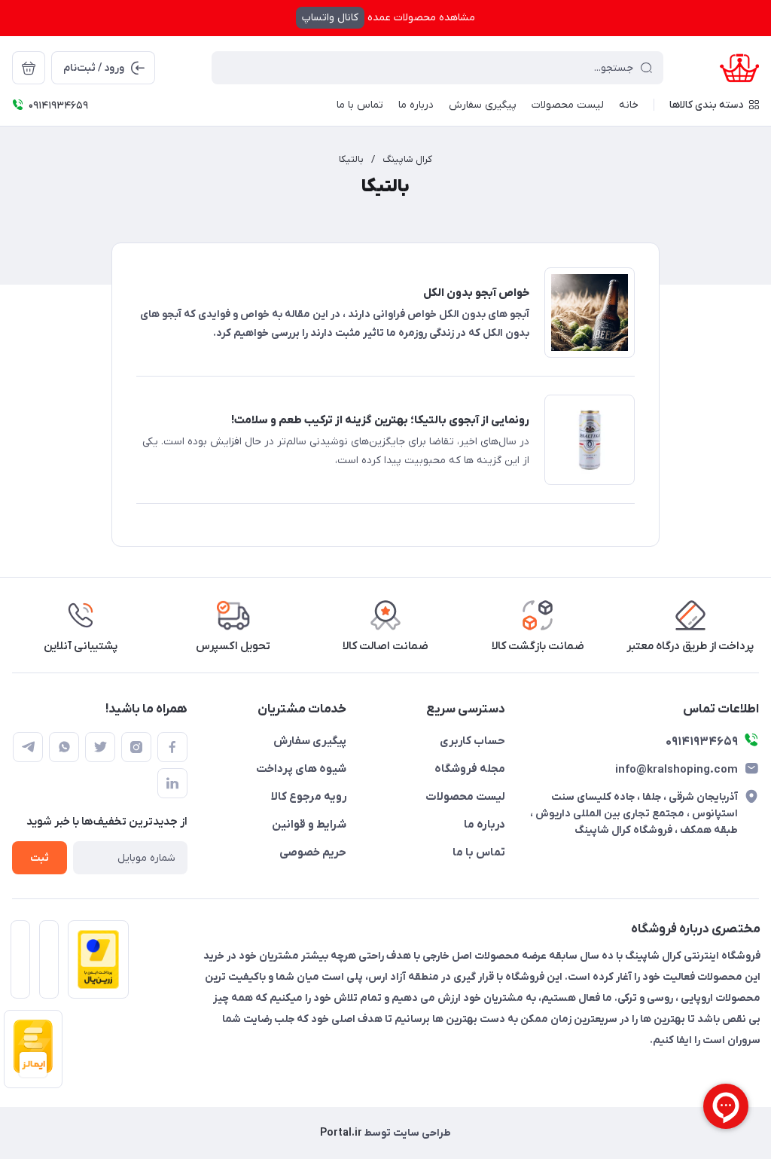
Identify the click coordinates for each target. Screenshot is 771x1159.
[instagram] (136, 747)
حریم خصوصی (312, 852)
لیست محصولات (465, 796)
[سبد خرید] (28, 67)
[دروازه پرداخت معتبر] (94, 964)
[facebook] (172, 747)
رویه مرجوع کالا (308, 796)
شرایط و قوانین (309, 824)
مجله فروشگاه (469, 768)
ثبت (39, 858)
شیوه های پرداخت (301, 768)
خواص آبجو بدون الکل (476, 292)
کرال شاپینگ (407, 159)
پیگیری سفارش (309, 741)
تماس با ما (479, 852)
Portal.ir (341, 1133)
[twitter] (100, 747)
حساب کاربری (472, 741)
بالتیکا (351, 159)
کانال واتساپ (330, 18)
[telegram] (28, 747)
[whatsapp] (64, 747)
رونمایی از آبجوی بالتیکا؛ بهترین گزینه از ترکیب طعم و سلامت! (380, 420)
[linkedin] (172, 783)
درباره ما (484, 824)
